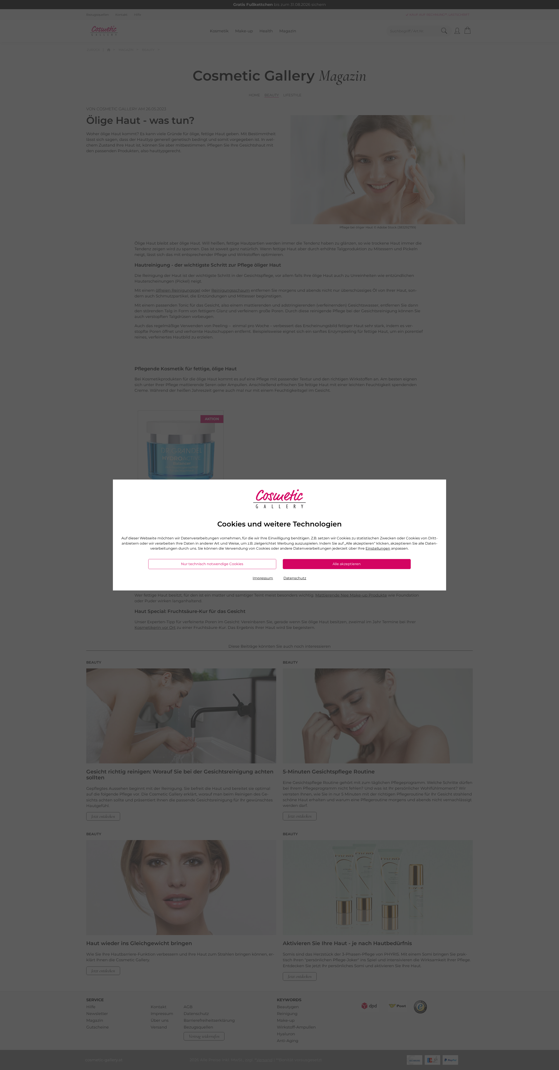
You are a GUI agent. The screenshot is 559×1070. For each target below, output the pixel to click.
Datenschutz (294, 578)
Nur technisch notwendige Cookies (212, 564)
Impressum (263, 578)
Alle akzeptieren (347, 564)
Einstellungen (378, 548)
